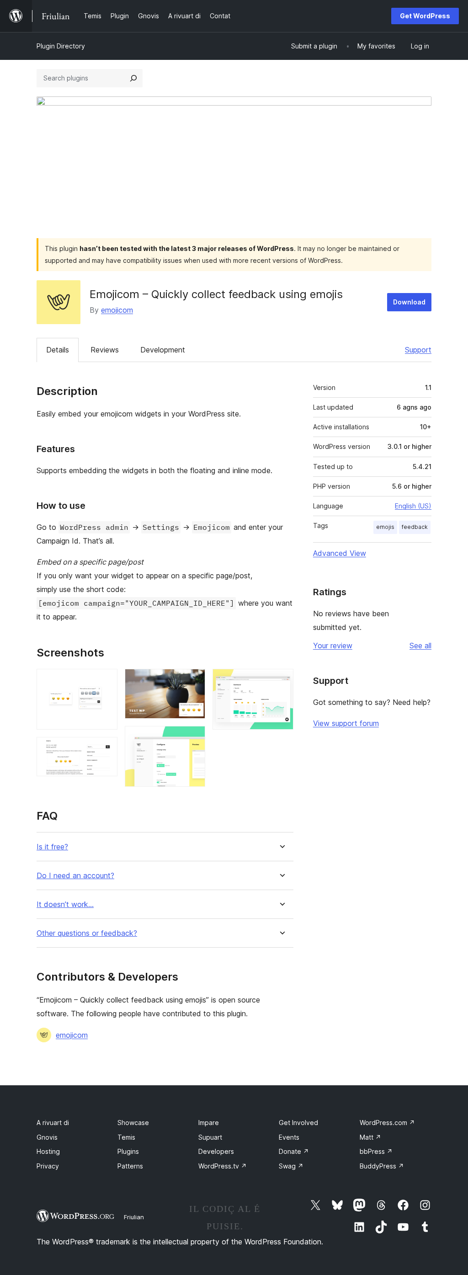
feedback (415, 526)
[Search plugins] (133, 78)
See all (420, 645)
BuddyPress (382, 1166)
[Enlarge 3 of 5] (192, 681)
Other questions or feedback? (87, 933)
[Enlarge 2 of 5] (105, 749)
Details (57, 349)
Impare (208, 1122)
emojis (385, 526)
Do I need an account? (75, 875)
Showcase (133, 1122)
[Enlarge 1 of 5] (105, 681)
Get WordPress (425, 16)
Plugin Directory (61, 46)
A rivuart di (53, 1122)
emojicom (117, 310)
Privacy (48, 1166)
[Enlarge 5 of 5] (281, 681)
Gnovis (47, 1137)
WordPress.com (387, 1122)
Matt (370, 1137)
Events (289, 1137)
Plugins (128, 1151)
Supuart (210, 1137)
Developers (216, 1151)
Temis (126, 1137)
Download (409, 302)
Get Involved (298, 1122)
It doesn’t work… (65, 904)
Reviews (104, 349)
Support (418, 349)
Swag (291, 1166)
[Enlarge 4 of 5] (192, 738)
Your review (332, 645)
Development (162, 349)
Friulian (134, 1217)
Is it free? (52, 847)
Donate (294, 1151)
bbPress (376, 1151)
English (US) (413, 506)
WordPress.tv (222, 1166)
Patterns (130, 1166)
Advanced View (339, 553)
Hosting (48, 1151)
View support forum (346, 723)
